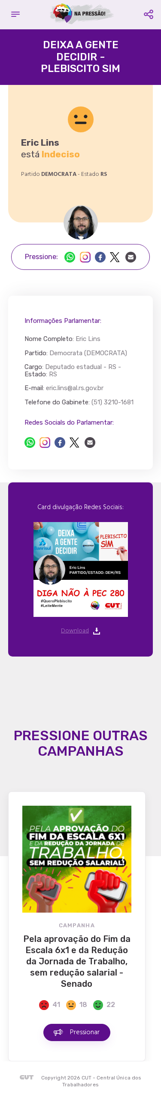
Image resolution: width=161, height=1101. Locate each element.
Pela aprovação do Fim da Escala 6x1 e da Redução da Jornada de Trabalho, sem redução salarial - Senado (77, 961)
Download (75, 631)
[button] (15, 15)
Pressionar (85, 1032)
